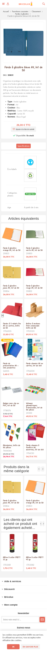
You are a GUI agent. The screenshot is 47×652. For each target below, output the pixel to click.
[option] (12, 494)
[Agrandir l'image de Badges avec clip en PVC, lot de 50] (12, 389)
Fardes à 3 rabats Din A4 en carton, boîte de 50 (12, 326)
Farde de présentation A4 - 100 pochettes (11, 366)
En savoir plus (30, 647)
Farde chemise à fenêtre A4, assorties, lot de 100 (35, 447)
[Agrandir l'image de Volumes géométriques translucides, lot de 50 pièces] (35, 389)
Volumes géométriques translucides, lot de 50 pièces (34, 406)
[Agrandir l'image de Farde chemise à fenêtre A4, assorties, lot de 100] (35, 431)
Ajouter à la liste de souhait (25, 129)
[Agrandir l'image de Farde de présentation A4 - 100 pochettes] (12, 350)
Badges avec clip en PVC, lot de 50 (11, 404)
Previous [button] (38, 468)
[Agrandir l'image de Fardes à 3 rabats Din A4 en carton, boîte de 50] (12, 310)
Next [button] (42, 468)
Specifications (23, 146)
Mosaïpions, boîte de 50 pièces (11, 446)
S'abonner (42, 619)
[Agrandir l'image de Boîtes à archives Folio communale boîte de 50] (35, 310)
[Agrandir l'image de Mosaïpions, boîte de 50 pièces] (12, 431)
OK (13, 646)
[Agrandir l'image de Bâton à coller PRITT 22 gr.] (12, 543)
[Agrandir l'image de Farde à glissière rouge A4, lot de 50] (35, 272)
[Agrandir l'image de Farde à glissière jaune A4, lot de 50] (12, 272)
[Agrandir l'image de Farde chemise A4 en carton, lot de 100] (35, 350)
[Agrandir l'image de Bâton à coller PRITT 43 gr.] (35, 543)
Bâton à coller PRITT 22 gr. (11, 558)
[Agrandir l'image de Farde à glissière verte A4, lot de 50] (35, 234)
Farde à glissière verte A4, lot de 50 (34, 249)
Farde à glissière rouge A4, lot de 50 (34, 287)
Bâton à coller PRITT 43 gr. (34, 558)
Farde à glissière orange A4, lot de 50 (12, 249)
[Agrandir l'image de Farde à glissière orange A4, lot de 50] (12, 234)
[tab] (23, 146)
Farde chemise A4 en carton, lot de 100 (34, 365)
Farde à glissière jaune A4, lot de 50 (11, 287)
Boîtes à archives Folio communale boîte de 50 (33, 326)
